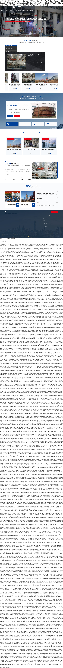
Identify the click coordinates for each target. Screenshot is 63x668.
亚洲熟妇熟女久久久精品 (8, 292)
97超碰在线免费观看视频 (22, 466)
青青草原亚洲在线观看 (18, 442)
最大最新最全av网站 (40, 438)
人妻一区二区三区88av (8, 280)
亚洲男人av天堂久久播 (52, 251)
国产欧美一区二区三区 (34, 409)
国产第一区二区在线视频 (6, 298)
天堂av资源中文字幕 (15, 280)
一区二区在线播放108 (28, 338)
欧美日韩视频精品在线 (56, 295)
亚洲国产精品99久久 (20, 507)
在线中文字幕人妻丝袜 (34, 302)
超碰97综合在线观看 (56, 399)
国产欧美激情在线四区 (33, 313)
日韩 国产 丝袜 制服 (17, 496)
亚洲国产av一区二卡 (15, 410)
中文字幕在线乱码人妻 (13, 449)
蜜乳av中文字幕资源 (46, 248)
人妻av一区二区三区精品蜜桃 (29, 398)
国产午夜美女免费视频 (13, 323)
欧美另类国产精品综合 (51, 392)
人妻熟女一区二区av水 (6, 503)
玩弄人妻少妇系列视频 (56, 334)
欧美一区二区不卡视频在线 (26, 477)
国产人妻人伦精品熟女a (20, 413)
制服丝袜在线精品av (23, 549)
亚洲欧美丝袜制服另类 (47, 423)
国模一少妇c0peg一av (46, 273)
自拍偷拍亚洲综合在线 (45, 330)
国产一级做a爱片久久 (45, 528)
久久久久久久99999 (32, 355)
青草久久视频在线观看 (33, 373)
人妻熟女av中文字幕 (26, 441)
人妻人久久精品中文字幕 (45, 421)
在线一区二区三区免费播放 (4, 317)
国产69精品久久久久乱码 (3, 248)
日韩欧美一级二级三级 (16, 414)
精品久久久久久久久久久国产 (45, 362)
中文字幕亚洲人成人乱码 (24, 335)
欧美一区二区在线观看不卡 (31, 534)
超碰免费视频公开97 (43, 285)
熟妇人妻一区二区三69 (26, 403)
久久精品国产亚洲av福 (44, 410)
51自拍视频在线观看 (52, 281)
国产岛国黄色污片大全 (20, 449)
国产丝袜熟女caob (26, 507)
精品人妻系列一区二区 (26, 416)
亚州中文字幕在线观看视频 (56, 470)
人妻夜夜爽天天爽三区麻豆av (14, 388)
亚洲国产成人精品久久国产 (5, 274)
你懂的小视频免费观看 (31, 266)
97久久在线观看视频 (48, 360)
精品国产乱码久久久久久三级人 (41, 331)
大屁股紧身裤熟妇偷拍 (56, 349)
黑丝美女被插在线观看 (12, 470)
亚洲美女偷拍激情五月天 (22, 481)
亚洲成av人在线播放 (32, 263)
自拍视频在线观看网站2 (49, 285)
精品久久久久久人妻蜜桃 (8, 474)
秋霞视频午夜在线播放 (12, 267)
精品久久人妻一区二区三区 (33, 306)
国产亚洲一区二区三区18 (29, 371)
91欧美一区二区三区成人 (9, 320)
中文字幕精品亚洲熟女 (50, 388)
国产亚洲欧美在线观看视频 (46, 380)
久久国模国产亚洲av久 (34, 474)
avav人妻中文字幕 (27, 417)
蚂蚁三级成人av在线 (21, 284)
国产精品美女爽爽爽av (8, 370)
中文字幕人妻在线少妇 (5, 507)
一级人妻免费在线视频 (25, 374)
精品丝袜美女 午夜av (36, 262)
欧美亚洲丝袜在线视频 (7, 302)
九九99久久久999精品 (55, 409)
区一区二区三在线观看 (27, 388)
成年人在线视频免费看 (49, 338)
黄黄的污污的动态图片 (15, 362)
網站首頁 (2, 10)
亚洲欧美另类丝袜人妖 (9, 309)
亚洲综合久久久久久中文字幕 (10, 263)
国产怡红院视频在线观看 (38, 370)
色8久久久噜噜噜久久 (4, 531)
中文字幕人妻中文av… (16, 335)
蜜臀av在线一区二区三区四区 (49, 335)
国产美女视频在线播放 (21, 538)
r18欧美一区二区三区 (9, 269)
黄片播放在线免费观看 (13, 552)
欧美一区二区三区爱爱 (58, 292)
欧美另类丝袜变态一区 (12, 349)
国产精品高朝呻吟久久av (4, 328)
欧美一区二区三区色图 (19, 349)
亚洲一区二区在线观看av (40, 446)
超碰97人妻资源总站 (22, 478)
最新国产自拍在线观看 (26, 259)
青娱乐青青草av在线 (34, 510)
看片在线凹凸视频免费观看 (32, 273)
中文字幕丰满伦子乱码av (3, 506)
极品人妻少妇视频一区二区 (56, 373)
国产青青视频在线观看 (27, 449)
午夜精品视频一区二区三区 (7, 406)
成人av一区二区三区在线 (54, 320)
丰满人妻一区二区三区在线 (11, 513)
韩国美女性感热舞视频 (33, 420)
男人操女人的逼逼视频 (59, 367)
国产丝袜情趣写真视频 (43, 319)
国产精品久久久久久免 (25, 514)
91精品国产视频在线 (11, 324)
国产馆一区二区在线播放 (22, 367)
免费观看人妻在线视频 (51, 424)
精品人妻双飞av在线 (53, 284)
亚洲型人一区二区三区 (44, 310)
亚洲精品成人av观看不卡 (3, 391)
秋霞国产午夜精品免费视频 (29, 262)
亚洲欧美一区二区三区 (7, 500)
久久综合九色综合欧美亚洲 (19, 441)
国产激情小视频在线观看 (43, 249)
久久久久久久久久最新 (51, 298)
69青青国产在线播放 (21, 417)
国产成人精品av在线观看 (11, 252)
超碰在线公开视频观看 (59, 330)
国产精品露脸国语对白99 (11, 337)
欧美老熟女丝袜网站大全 (11, 248)
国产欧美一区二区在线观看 (40, 335)
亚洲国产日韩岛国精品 (16, 331)
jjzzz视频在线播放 (12, 420)
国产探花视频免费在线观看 (24, 331)
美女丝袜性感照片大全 (22, 535)
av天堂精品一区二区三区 (4, 428)
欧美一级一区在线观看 (18, 405)
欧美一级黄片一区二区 (7, 319)
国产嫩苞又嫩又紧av (41, 474)
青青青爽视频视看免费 (25, 356)
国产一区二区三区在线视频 (57, 417)
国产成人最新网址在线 (43, 413)
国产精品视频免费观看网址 (51, 319)
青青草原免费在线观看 (40, 312)
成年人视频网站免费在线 (49, 331)
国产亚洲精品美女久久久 (45, 398)
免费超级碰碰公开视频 (6, 398)
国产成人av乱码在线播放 (57, 252)
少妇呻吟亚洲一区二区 (3, 521)
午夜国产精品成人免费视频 (25, 539)
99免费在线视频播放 (45, 359)
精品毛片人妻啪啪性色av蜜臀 (55, 445)
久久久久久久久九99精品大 (11, 342)
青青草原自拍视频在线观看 (20, 495)
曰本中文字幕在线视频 (42, 270)
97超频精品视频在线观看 (3, 373)
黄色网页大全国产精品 (26, 252)
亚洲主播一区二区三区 (20, 330)
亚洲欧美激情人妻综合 (48, 313)
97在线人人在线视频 (21, 310)
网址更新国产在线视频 (35, 338)
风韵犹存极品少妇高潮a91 (9, 353)
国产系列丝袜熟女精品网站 (5, 285)
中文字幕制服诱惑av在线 (14, 424)
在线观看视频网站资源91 (25, 342)
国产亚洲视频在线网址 (41, 435)
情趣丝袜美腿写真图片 (18, 428)
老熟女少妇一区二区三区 (33, 489)
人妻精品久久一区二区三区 (17, 334)
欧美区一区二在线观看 (21, 338)
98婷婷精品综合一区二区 (57, 532)
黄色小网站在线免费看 (54, 448)
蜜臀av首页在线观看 (14, 288)
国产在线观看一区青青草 (13, 417)
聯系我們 (31, 10)
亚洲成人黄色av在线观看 (8, 396)
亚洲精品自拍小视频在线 (39, 428)
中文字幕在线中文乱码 (43, 245)
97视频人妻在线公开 (12, 503)
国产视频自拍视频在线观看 (10, 532)
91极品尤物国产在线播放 (56, 274)
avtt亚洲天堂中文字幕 (39, 381)
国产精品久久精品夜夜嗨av (12, 423)
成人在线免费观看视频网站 (52, 276)
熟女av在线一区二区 (4, 337)
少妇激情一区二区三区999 (5, 449)
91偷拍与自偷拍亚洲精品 (30, 502)
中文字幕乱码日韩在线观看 (53, 481)
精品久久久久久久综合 (16, 456)
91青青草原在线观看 (58, 319)
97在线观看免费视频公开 (6, 420)
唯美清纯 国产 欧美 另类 (7, 295)
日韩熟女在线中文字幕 (20, 463)
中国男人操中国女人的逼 (10, 266)
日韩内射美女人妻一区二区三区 (6, 517)
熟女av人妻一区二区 (38, 276)
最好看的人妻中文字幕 (56, 385)
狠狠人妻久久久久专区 (39, 273)
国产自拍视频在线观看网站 (56, 531)
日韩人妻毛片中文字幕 (29, 535)
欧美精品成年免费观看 (43, 262)
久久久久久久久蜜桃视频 (57, 302)
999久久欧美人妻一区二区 (41, 295)
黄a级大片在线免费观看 (50, 341)
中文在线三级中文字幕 (34, 267)
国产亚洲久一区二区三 (4, 277)
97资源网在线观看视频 (44, 545)
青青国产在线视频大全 (23, 299)
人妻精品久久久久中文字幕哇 (24, 499)
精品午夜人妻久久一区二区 (32, 334)
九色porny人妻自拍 (36, 298)
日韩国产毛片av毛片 (4, 348)
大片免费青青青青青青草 (5, 399)
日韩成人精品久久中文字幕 (50, 439)
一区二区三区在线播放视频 (26, 320)
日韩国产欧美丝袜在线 (47, 453)
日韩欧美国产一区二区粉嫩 (53, 452)
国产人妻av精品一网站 (31, 528)
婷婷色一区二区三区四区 (53, 381)
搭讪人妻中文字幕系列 (27, 439)
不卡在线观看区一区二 (18, 306)
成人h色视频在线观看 (41, 543)
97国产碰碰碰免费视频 (14, 542)
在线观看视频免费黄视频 (16, 460)
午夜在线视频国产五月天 (23, 456)
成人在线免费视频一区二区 (58, 489)
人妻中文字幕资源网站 (9, 244)
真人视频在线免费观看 (16, 378)
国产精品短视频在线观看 (32, 499)
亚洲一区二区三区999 (11, 356)
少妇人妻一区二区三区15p (21, 285)
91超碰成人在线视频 (57, 500)
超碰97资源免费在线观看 (11, 381)
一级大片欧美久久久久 (27, 500)
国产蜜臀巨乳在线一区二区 (39, 266)
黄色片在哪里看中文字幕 (32, 506)
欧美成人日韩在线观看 (59, 288)
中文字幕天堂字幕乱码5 (20, 467)
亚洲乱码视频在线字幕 (41, 302)
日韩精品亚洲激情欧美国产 (43, 353)
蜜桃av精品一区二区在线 (26, 337)
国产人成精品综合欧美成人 (58, 410)
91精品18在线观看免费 (56, 377)
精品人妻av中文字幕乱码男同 (16, 281)
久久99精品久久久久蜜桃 (20, 509)
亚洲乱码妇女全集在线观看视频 (36, 330)
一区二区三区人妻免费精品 (40, 420)
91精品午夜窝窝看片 (23, 502)
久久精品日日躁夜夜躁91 (17, 448)
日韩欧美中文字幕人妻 (47, 312)
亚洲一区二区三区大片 (52, 330)
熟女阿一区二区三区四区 (6, 245)
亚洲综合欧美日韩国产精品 (36, 288)
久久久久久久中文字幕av (37, 398)
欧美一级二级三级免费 (38, 251)
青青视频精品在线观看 (36, 285)
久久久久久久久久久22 (25, 324)
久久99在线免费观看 (16, 431)
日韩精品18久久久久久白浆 (29, 280)
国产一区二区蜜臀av (32, 391)
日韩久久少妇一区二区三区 (40, 356)
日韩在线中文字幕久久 (31, 281)
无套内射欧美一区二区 (44, 269)
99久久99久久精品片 (48, 409)
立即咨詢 (16, 115)
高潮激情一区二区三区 (52, 374)
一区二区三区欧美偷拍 (47, 320)
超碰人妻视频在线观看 (25, 445)
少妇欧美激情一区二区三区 (44, 427)
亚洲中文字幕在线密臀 (38, 448)
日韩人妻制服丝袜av (46, 481)
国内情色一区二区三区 (44, 434)
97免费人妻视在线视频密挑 (23, 431)
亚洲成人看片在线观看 (33, 255)
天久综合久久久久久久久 (10, 464)
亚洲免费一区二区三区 (41, 306)
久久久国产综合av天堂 (57, 428)
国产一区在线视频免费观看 (21, 488)
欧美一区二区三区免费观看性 (37, 546)
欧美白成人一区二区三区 (44, 277)
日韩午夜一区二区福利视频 (51, 288)
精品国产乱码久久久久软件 (6, 413)
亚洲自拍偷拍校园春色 (57, 485)
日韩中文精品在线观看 (30, 298)
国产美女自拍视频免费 (19, 274)
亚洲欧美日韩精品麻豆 (25, 405)
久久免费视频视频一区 (23, 414)
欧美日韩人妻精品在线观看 (42, 441)
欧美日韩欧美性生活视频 (7, 434)
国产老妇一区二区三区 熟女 (35, 249)
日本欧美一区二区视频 (58, 281)
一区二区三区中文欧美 (24, 266)
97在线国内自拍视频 (14, 500)
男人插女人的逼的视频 (18, 484)
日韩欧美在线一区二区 (31, 276)
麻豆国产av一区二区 (25, 248)
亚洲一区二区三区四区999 (49, 302)
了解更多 (9, 115)
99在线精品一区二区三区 (19, 546)
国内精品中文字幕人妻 (47, 244)
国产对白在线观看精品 (12, 550)
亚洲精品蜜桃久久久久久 (5, 439)
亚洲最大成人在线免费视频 (22, 319)
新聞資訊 (23, 10)
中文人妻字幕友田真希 (56, 524)
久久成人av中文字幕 (45, 549)
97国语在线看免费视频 (57, 395)
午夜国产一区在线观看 (40, 320)
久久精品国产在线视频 (19, 470)
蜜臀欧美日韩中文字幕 (50, 353)
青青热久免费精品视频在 (58, 341)
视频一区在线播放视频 (43, 478)
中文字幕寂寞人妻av (46, 345)
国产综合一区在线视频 (30, 327)
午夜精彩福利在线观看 (23, 395)
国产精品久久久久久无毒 (34, 377)
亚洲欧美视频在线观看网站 (45, 460)
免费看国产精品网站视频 (42, 317)
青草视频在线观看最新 (54, 438)
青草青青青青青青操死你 (36, 492)
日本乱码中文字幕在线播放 (34, 439)
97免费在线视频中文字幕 (15, 406)
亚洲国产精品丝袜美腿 (5, 452)
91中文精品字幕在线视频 (30, 345)
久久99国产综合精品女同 (13, 330)
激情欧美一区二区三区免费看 (11, 259)
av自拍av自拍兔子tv (46, 287)
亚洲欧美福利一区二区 (28, 269)
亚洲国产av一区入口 (30, 421)
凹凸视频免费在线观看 (54, 431)
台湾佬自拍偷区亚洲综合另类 (29, 452)
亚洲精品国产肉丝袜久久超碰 (19, 392)
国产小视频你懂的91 (42, 527)
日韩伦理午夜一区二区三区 (16, 525)
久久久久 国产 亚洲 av (47, 550)
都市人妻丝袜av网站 (30, 319)
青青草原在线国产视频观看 (18, 532)
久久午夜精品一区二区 (56, 416)
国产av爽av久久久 (54, 449)
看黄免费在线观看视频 (44, 488)
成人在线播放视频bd (12, 392)
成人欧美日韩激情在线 (27, 435)
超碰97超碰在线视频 (21, 485)
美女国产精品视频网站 (14, 466)
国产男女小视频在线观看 (48, 470)
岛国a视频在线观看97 (20, 377)
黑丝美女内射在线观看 (3, 342)
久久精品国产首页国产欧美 (58, 439)
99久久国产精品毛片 (33, 320)
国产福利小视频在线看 (9, 460)
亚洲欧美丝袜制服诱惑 (24, 460)
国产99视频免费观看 (50, 492)
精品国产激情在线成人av (22, 471)
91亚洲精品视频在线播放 (54, 502)
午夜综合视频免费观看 (48, 446)
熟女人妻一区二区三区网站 (15, 298)
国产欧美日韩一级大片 (52, 520)
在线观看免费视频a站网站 (27, 470)
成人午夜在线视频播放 (25, 334)
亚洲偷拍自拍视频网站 (59, 406)
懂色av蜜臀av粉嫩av (26, 453)
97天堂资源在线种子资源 (36, 488)
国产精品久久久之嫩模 (45, 520)
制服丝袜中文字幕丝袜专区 (41, 403)
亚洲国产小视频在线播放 (20, 524)
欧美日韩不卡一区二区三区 (33, 441)
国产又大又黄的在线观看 (26, 349)
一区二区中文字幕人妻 (47, 294)
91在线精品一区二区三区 (34, 464)
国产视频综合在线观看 (55, 525)
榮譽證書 (19, 10)
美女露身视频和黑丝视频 (36, 363)
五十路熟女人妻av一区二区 (35, 513)
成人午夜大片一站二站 (58, 245)
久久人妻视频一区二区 (23, 292)
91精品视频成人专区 (43, 492)
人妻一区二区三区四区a (26, 532)
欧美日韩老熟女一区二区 (17, 491)
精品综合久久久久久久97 (14, 478)
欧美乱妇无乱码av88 (36, 509)
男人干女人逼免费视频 (51, 280)
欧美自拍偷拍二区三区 (36, 538)
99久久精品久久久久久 (50, 402)
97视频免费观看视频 (34, 500)
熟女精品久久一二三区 (21, 410)
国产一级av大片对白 (10, 312)
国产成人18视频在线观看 (23, 359)
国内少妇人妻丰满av (44, 395)
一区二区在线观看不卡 (52, 456)
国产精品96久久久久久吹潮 (22, 251)
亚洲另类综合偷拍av (18, 263)
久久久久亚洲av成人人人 (36, 310)
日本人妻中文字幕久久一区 (9, 395)
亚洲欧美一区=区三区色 (34, 435)
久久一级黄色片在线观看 (26, 423)
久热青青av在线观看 (18, 445)
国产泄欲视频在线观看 (11, 317)
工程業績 (11, 10)
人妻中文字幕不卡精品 (9, 448)
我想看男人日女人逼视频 (34, 366)
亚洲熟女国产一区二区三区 (5, 371)
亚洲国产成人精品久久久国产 (12, 377)
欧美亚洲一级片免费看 (57, 285)
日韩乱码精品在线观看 (57, 388)
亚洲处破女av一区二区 (45, 466)
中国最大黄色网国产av (40, 337)
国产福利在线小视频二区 (49, 352)
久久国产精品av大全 (42, 467)
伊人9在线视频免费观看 (43, 363)
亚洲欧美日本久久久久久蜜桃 (42, 500)
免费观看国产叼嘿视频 (27, 485)
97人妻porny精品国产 (32, 442)
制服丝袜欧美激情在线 (34, 385)
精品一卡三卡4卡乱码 (21, 398)
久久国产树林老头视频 (13, 495)
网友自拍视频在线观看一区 (9, 539)
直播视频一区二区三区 (48, 373)
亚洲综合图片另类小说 (50, 363)
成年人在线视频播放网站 (26, 270)
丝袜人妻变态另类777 (12, 416)
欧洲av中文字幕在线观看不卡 (52, 249)
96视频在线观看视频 (4, 513)
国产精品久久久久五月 (5, 388)
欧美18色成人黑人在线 (30, 378)
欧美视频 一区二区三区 (48, 334)
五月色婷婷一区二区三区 (40, 453)
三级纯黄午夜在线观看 (49, 399)
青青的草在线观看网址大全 (19, 317)
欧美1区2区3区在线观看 (30, 316)
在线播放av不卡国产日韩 (26, 373)
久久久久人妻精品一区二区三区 (55, 294)
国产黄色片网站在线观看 (45, 263)
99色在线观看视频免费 (4, 423)
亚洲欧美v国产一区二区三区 (40, 445)
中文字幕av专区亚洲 (19, 259)
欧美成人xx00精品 (21, 388)
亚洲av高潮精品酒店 (7, 538)
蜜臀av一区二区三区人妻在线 (5, 360)
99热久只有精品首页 (11, 348)
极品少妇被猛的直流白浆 (50, 245)
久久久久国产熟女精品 (9, 471)
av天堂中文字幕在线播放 (39, 442)
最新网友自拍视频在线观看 (37, 421)
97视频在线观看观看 (33, 294)
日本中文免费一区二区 (24, 281)
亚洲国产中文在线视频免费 (52, 355)
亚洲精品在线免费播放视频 (8, 345)
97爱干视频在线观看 (43, 513)
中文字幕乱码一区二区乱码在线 (6, 499)
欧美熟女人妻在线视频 (29, 285)
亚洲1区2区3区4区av (21, 500)
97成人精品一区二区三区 (41, 267)
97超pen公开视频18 (22, 527)
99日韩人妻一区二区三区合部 (44, 452)
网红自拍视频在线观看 (33, 539)
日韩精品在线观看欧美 (7, 402)
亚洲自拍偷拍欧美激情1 (5, 421)
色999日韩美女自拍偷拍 (16, 299)
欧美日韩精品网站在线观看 (34, 317)
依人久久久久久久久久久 (50, 305)
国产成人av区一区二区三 (10, 355)
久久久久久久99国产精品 (8, 273)
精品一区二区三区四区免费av (28, 546)
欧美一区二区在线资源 (14, 302)
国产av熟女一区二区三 (37, 362)
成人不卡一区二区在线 (30, 309)
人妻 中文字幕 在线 (20, 459)
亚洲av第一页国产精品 (40, 328)
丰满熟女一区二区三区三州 (34, 252)
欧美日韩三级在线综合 (7, 545)
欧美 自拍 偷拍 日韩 (57, 331)
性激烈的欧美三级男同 (59, 520)
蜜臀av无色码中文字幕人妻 (46, 448)
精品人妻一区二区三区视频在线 (48, 428)
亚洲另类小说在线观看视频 (42, 324)
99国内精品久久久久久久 (13, 249)
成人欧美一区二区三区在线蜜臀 (18, 353)
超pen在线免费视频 (36, 245)
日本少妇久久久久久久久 (42, 348)
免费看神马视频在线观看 (11, 453)
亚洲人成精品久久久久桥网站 (28, 392)
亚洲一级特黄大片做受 (40, 244)
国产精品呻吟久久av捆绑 (42, 402)
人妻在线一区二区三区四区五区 (51, 542)
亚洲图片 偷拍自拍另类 (19, 420)
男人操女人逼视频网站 (30, 292)
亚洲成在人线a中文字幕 (31, 396)
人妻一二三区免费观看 (50, 478)
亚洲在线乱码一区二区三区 (56, 291)
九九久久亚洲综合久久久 (19, 381)
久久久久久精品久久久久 (21, 305)
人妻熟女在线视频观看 (23, 309)
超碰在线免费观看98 (18, 342)
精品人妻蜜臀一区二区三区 (14, 398)
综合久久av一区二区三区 (3, 356)
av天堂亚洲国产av (45, 281)
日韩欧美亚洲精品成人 (25, 291)
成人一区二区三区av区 (54, 423)
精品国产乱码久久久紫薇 (38, 549)
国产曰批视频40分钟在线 (31, 525)
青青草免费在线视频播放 (45, 327)
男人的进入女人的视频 (41, 464)
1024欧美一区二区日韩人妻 (4, 427)
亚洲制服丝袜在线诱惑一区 (11, 521)
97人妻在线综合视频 (14, 545)
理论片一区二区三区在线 (33, 403)
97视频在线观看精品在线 (41, 510)
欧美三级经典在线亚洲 (14, 402)
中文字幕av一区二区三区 (48, 349)
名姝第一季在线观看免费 (23, 327)
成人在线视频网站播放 (51, 292)
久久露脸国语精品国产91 (33, 417)
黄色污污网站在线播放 (42, 495)
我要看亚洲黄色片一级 (28, 402)
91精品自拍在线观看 (7, 478)
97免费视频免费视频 (21, 402)
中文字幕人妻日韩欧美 (32, 531)
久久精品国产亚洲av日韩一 (44, 406)
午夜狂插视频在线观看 (47, 328)
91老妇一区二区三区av (14, 535)
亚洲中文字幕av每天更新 (20, 363)
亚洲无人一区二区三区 (52, 316)
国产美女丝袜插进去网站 (49, 532)
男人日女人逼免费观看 (41, 366)
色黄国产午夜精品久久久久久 (53, 378)
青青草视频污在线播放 (13, 520)
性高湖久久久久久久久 (5, 509)
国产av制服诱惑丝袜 (42, 338)
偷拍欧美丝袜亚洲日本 (53, 380)
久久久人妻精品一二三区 (3, 252)
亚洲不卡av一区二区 (39, 256)
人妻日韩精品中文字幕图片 (18, 324)
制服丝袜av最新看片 (49, 324)
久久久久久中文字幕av (52, 391)
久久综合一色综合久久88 (34, 532)
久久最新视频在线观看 (49, 513)
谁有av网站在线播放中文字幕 (51, 482)
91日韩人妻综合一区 (3, 266)
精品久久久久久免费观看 (31, 359)
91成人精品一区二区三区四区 (27, 352)
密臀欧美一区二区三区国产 (6, 341)
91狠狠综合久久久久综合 (45, 370)
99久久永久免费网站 (20, 270)
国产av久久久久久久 (59, 482)
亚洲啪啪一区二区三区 (40, 291)
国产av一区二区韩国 (46, 456)
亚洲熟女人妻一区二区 (40, 294)
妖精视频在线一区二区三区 (38, 481)
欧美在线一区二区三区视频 (5, 262)
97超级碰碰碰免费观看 (36, 482)
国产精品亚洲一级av (55, 420)
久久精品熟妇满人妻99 (37, 378)
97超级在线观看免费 (56, 270)
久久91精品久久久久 (19, 477)
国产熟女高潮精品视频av (25, 256)
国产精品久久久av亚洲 (16, 396)
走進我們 (6, 10)
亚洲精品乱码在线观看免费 (13, 285)
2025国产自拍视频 (27, 323)
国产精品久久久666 (5, 416)
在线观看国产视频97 (26, 420)
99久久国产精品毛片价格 (5, 313)
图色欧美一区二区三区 (8, 281)
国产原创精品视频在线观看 (58, 363)
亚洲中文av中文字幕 (3, 331)
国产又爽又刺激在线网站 (55, 366)
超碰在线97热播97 (34, 521)
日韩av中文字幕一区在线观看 (28, 277)
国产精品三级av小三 (19, 352)
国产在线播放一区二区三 (25, 306)
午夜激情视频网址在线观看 (6, 424)
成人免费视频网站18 (44, 280)
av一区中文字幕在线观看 (10, 441)
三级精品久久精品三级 (51, 496)
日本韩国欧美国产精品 (7, 549)
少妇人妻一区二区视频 (54, 356)
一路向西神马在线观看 (9, 291)
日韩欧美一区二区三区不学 (24, 528)
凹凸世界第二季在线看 (35, 527)
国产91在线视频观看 (34, 503)
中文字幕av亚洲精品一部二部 (17, 291)
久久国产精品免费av (41, 552)
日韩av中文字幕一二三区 (55, 499)
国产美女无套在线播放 (50, 252)
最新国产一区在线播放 (44, 392)
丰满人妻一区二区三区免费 (42, 252)
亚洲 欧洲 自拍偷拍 (45, 355)
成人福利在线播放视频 (57, 510)
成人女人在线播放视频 (44, 292)
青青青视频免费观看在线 (13, 507)
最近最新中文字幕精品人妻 (27, 543)
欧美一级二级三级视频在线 (32, 287)
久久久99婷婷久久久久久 (47, 291)
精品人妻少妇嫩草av (43, 384)
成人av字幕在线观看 (21, 510)
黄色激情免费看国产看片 (43, 341)
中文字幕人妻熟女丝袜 (9, 294)
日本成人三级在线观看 (59, 316)
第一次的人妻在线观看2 (5, 520)
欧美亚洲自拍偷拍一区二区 (11, 442)
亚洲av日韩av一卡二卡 (4, 445)
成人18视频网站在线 (46, 391)
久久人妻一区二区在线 (9, 431)
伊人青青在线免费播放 (53, 266)
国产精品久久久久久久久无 (48, 274)
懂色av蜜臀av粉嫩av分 (57, 413)
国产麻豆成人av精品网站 (19, 267)
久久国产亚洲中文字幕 (58, 424)
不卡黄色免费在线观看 (34, 543)
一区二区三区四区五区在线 (22, 380)
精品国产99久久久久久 (12, 546)
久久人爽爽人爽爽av (21, 280)
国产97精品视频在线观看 (28, 492)
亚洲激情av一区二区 (47, 309)
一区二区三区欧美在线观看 (6, 305)
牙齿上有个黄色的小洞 (11, 531)
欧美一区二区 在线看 (32, 256)
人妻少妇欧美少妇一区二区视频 (34, 427)
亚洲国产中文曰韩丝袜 (27, 513)
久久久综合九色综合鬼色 (4, 392)
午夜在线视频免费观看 (18, 337)
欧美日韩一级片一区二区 (55, 538)
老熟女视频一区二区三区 (35, 459)
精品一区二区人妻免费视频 (6, 352)
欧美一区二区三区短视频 (14, 310)
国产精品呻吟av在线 (56, 492)
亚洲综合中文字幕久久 (49, 527)
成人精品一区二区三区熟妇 (13, 262)
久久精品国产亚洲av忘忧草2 (56, 446)
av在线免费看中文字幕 (37, 414)
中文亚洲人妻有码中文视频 (9, 374)
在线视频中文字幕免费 (6, 366)
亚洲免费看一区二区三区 (4, 488)
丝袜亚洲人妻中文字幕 (30, 414)
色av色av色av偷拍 (32, 259)
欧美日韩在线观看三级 (28, 384)
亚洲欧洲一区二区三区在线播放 (25, 474)
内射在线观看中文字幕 (14, 251)
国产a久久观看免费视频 (30, 434)
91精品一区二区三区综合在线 (39, 431)
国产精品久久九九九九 (20, 323)
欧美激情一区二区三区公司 (43, 371)
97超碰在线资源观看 (52, 259)
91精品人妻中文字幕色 (25, 263)
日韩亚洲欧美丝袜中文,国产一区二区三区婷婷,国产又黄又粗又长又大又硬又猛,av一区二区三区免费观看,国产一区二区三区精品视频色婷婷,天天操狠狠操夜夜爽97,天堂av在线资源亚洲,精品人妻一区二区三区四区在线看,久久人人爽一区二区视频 (31, 3)
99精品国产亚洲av (30, 299)
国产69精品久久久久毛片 (18, 489)
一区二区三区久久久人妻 (36, 277)
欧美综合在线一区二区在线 (8, 410)
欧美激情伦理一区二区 (45, 276)
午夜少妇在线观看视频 (28, 305)
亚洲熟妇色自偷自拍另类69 (34, 348)
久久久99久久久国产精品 (29, 488)
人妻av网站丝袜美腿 (54, 337)
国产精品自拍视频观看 (24, 276)
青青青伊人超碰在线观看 (23, 316)
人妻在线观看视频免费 (53, 398)
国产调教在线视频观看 (11, 514)
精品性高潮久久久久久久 (50, 323)
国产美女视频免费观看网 (13, 305)
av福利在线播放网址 (26, 274)
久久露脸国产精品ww (52, 327)
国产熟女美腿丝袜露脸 (28, 542)
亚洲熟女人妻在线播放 (26, 360)
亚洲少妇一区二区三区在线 (57, 459)
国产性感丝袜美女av (8, 316)
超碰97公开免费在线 (20, 552)
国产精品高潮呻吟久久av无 (10, 435)
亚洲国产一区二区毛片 (42, 439)
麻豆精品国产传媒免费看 (19, 313)
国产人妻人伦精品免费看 (15, 316)
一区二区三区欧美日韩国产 (12, 270)
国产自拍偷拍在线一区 (25, 312)
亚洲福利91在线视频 (48, 538)
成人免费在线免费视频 (20, 366)
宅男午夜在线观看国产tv (44, 299)
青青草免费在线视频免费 (26, 489)
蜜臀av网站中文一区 (49, 348)
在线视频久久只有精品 (32, 445)
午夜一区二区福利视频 (54, 328)
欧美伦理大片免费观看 (37, 410)
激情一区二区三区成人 (17, 266)
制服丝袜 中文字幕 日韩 (15, 481)
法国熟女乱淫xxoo (28, 517)
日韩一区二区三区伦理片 (34, 388)
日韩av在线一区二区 (24, 448)
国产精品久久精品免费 (16, 345)
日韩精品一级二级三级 (5, 470)
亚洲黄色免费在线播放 (53, 263)
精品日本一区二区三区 (54, 506)
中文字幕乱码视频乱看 (56, 317)
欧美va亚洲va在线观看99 (40, 274)
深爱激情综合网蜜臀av (27, 552)
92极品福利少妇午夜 (23, 378)
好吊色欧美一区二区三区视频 (16, 434)
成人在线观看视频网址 (58, 546)
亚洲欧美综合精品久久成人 (39, 396)
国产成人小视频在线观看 (32, 356)
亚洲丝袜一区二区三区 (39, 456)
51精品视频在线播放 (23, 496)
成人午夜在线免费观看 (54, 442)
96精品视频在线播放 (13, 313)
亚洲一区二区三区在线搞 (39, 525)
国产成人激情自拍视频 (51, 269)
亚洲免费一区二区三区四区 (29, 310)
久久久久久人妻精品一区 (5, 409)
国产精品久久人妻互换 (23, 370)
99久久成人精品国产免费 (37, 367)
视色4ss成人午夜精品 (8, 492)
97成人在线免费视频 (5, 349)
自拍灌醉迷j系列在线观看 (41, 491)
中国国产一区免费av (14, 413)
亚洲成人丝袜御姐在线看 (10, 484)
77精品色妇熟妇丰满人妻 (51, 406)
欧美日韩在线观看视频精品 (41, 255)
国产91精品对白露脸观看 (8, 299)
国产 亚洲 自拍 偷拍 (14, 492)
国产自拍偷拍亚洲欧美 (21, 249)
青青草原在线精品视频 (14, 319)
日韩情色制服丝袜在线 (33, 328)
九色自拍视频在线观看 (12, 438)
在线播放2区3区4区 (12, 428)
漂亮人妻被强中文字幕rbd (49, 295)
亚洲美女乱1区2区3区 (38, 316)
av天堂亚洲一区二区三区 (49, 485)
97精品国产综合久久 (45, 374)
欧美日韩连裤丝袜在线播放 (47, 525)
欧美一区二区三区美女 (20, 439)
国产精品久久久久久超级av (10, 306)
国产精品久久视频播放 (21, 542)
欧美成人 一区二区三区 (4, 270)
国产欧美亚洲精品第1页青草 (17, 312)
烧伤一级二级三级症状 (59, 471)
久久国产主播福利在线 (18, 416)
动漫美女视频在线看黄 (30, 370)
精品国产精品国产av (49, 416)
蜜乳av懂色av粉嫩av (47, 405)
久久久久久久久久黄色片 (36, 305)
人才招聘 (27, 10)
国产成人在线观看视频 (52, 367)
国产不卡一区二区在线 (27, 267)
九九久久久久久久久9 (53, 273)
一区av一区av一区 (26, 284)
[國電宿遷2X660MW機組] (17, 61)
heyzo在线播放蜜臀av (48, 366)
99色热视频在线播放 (40, 342)
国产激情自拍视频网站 (48, 255)
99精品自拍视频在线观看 (19, 252)
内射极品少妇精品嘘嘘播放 (42, 385)
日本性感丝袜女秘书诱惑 (14, 341)
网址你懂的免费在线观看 (47, 474)
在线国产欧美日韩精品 (32, 550)
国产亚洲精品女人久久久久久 (32, 295)
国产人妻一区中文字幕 (48, 509)
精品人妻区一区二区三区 (25, 328)
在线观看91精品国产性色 (41, 532)
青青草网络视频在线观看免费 (8, 378)
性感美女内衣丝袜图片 (58, 434)
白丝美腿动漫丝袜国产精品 (36, 413)
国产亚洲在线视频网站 (13, 245)
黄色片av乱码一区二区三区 (9, 335)
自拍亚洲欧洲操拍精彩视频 (24, 396)
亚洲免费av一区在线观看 (58, 306)
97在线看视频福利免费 (30, 380)
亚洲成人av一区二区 (12, 328)
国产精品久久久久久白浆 (40, 360)
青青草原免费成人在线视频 (29, 478)
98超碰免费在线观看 (28, 302)
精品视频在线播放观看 (47, 337)
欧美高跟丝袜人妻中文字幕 (27, 521)
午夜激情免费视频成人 (21, 302)
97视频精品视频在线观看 (41, 489)
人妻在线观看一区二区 (45, 251)
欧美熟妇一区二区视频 (18, 328)
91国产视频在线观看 (27, 366)
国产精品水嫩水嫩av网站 (31, 456)
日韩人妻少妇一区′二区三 (57, 402)
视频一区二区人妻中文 (39, 284)
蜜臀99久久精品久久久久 (10, 255)
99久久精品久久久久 (54, 256)
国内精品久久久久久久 (59, 374)
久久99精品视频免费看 (59, 371)
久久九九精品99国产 (33, 423)
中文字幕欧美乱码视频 (19, 385)
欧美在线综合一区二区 (25, 428)
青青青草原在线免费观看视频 (26, 491)
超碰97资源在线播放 (55, 507)
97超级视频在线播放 (58, 496)
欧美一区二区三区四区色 (29, 424)
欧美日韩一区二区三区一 (51, 371)
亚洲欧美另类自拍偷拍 (18, 256)
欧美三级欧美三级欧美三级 (21, 245)
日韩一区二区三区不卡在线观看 (10, 385)
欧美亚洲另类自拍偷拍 (34, 477)
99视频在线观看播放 (16, 395)
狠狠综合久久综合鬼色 (35, 402)
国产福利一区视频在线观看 (41, 334)
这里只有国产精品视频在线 (26, 294)
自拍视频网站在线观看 (53, 309)
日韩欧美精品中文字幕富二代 (14, 371)
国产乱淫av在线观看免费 (58, 463)
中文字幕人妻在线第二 (27, 463)
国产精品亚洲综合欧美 (21, 341)
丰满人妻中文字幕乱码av (30, 395)
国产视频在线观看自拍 (45, 367)
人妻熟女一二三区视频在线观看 (49, 306)
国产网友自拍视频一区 (7, 251)
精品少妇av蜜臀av (19, 423)
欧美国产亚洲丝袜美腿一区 (57, 403)
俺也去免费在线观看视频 (32, 312)
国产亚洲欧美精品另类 (3, 464)
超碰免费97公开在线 (34, 438)
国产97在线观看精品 (27, 313)
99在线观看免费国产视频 (6, 288)
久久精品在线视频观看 (32, 274)
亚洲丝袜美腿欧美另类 (9, 334)
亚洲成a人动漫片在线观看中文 (49, 435)
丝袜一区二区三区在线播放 (38, 380)
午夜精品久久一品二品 (8, 362)
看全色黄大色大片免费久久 (55, 396)
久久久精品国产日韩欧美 (6, 310)
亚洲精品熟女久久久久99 (34, 463)
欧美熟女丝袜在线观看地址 (35, 270)
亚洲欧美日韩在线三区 (53, 362)
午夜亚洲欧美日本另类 (22, 517)
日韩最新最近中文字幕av (31, 448)
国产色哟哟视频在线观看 (49, 403)
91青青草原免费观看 (31, 460)
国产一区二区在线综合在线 (39, 345)
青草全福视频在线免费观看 (52, 488)
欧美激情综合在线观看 (39, 259)
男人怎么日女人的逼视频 (16, 309)
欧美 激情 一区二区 (36, 452)
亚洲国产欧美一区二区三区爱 (14, 338)
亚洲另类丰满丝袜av (27, 427)
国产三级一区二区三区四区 (30, 251)
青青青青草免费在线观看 (36, 392)
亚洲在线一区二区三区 (31, 248)
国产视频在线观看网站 (51, 545)
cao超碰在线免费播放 (28, 399)
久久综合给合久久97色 (26, 353)
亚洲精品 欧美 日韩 (26, 381)
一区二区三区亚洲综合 (50, 395)
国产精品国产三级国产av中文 (42, 463)
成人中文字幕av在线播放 (4, 267)
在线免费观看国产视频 (21, 262)
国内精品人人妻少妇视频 (28, 509)
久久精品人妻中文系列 (49, 270)
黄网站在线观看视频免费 (40, 470)
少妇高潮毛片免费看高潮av (13, 488)
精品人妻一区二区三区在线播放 (48, 521)
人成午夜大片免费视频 (51, 434)
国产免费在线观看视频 (5, 338)
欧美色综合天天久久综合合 (32, 335)
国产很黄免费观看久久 (25, 506)
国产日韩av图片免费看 (41, 409)
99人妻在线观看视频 (44, 288)
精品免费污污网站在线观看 (58, 517)
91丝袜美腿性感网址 (28, 249)
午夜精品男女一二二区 (6, 459)
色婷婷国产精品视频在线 (47, 342)
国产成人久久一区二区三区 (32, 291)
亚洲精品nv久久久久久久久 (15, 327)
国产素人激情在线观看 (56, 491)
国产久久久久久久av (25, 484)
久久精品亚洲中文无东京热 (24, 287)
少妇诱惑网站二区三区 (39, 391)
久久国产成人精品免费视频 (32, 331)
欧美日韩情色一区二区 (21, 371)
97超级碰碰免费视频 (15, 269)
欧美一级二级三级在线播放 (52, 359)
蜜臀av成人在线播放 (22, 269)
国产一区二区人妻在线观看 (17, 506)
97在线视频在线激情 (36, 341)
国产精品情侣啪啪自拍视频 (40, 550)
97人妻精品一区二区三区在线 (17, 320)
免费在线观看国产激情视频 (46, 256)
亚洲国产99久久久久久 (47, 445)
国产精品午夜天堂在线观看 (28, 363)
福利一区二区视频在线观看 (52, 277)
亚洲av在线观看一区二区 (27, 409)
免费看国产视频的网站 (54, 312)
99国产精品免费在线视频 (30, 549)
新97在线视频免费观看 (20, 409)
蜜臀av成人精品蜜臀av (15, 273)
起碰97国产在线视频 (22, 406)
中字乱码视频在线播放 (7, 510)
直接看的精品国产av (12, 274)
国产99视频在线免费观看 (22, 298)
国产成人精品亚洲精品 (49, 317)
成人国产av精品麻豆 (9, 331)
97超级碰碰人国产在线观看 (19, 255)
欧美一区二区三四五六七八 (40, 405)
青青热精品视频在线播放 (41, 349)
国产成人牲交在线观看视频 (54, 405)
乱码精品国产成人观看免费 (20, 399)
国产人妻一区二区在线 (43, 482)
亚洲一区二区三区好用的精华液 (12, 384)
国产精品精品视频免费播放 (42, 323)
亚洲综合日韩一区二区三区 (56, 503)
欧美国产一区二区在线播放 (13, 467)
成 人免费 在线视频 (10, 287)
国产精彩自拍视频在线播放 (50, 384)
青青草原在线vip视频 (27, 317)
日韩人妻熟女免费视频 (36, 406)
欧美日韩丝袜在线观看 (40, 287)
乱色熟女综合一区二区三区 (53, 345)
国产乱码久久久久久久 (51, 310)
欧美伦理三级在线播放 (16, 287)
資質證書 (15, 10)
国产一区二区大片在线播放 (42, 417)
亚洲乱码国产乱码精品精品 (14, 380)
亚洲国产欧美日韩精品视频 (37, 424)
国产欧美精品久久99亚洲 (36, 299)
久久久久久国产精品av (37, 545)
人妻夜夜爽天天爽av (37, 395)
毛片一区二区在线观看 (26, 255)
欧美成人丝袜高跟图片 (6, 380)
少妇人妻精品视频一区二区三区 (27, 482)
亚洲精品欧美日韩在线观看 (12, 277)
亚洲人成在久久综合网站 (9, 414)
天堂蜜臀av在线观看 (34, 485)
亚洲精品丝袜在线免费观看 (29, 245)
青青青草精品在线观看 (11, 489)
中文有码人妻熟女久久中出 (13, 452)
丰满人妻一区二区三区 (47, 442)
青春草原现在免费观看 (49, 417)
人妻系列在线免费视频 (28, 495)
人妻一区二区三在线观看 (20, 384)
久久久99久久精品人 (58, 280)
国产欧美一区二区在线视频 (16, 370)
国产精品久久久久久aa (29, 406)
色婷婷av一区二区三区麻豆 (18, 355)
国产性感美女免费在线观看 (32, 244)
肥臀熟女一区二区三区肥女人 (14, 421)
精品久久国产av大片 (50, 262)
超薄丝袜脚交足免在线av (54, 484)
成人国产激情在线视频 (33, 360)
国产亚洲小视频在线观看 (37, 466)
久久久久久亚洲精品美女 (9, 456)
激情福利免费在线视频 (54, 360)
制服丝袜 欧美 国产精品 (23, 345)
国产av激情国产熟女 (4, 543)
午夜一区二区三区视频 (19, 453)
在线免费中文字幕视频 (3, 496)
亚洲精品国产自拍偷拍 (8, 528)
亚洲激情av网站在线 (30, 496)
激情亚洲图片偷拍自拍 (37, 327)
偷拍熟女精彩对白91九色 (36, 496)
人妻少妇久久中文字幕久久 (26, 464)
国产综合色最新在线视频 (41, 477)
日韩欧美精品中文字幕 (49, 495)
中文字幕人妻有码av (55, 324)
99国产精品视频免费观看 (40, 313)
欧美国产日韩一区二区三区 (5, 284)
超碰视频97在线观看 (37, 434)
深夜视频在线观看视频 (48, 420)
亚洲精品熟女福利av (35, 352)
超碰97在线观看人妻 (49, 377)
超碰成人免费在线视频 (55, 255)
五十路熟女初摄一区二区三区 (10, 256)
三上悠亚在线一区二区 (52, 421)
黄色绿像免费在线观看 (28, 467)
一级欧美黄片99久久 (18, 248)
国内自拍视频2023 (10, 506)
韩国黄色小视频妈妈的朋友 (11, 391)
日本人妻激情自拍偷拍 (38, 263)
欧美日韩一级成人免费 (36, 319)
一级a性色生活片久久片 (5, 438)
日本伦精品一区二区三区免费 (57, 441)
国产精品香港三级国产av (47, 499)
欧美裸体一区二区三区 (56, 467)
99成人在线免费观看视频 (6, 249)
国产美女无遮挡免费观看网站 (49, 267)
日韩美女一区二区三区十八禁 (57, 262)
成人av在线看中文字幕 (38, 359)
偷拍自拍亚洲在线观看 (59, 251)
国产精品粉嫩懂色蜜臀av (20, 288)
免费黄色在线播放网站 (32, 405)
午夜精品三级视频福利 (11, 373)
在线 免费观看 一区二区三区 (23, 273)
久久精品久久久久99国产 (29, 341)
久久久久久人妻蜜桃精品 (38, 281)
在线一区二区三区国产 (57, 267)
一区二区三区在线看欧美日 (12, 363)
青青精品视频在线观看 (39, 374)
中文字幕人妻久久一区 (46, 266)
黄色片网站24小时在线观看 (30, 410)
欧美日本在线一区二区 (6, 417)
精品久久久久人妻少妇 (49, 467)
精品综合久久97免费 (32, 374)
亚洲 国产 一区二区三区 (44, 316)
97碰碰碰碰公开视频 (48, 543)
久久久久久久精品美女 (25, 355)
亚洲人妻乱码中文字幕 (46, 284)
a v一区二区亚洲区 (11, 482)
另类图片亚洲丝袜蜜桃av (28, 288)
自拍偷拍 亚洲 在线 (4, 259)
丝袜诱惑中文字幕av (54, 244)
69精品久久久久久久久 (4, 457)
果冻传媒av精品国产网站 (55, 474)
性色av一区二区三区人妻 (35, 467)
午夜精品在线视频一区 (12, 477)
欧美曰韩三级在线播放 (5, 330)
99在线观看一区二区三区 (42, 352)
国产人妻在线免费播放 (20, 520)
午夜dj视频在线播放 (37, 292)
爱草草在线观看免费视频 (16, 244)
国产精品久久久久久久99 (48, 491)
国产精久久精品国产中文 (53, 248)
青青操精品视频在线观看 (47, 534)
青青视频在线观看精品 (13, 399)
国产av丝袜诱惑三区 (34, 491)
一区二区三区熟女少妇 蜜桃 (34, 353)
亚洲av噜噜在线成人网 (4, 377)
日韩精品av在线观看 (57, 298)
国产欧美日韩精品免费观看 (24, 244)
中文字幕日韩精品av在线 (52, 549)
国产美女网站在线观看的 (57, 353)
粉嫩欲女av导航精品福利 (37, 280)
